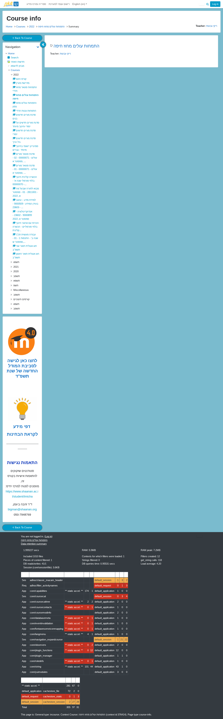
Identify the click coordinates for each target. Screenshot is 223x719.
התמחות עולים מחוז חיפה (51, 26)
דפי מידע (22, 426)
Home (9, 26)
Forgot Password (208, 30)
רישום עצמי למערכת (59, 4)
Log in (215, 4)
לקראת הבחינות (22, 434)
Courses (20, 26)
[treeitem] (22, 53)
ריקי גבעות (65, 53)
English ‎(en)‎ (79, 4)
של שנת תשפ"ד (18, 373)
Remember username (180, 30)
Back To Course (23, 38)
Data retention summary (34, 543)
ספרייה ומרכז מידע (36, 4)
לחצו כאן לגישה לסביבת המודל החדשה (22, 365)
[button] (207, 4)
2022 (31, 26)
